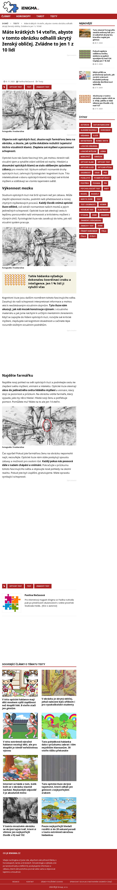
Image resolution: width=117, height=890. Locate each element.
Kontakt (30, 882)
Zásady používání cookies (52, 882)
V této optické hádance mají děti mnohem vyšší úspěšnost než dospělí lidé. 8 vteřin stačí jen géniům (19, 704)
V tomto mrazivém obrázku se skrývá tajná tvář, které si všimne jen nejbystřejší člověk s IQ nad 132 (19, 831)
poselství (85, 178)
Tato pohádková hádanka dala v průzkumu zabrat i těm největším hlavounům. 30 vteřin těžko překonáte (59, 746)
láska (103, 151)
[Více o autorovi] (49, 605)
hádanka (85, 135)
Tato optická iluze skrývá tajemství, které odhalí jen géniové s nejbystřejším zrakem (57, 788)
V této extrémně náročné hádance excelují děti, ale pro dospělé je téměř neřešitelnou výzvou (20, 746)
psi (105, 183)
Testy (53, 16)
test (29, 87)
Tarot (40, 16)
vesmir (103, 204)
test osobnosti (88, 204)
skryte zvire (87, 199)
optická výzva (105, 167)
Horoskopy (23, 16)
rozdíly (95, 194)
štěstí (93, 236)
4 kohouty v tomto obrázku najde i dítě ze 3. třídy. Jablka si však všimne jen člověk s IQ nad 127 (104, 100)
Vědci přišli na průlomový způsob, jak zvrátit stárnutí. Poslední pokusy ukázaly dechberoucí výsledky (104, 78)
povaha (96, 183)
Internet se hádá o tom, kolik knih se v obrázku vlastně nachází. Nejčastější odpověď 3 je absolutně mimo (20, 788)
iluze (95, 135)
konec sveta (102, 141)
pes (105, 172)
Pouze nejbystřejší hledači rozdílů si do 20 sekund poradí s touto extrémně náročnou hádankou (59, 831)
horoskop (106, 130)
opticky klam (87, 162)
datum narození (101, 125)
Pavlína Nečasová (26, 81)
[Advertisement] (39, 67)
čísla (103, 231)
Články (5, 16)
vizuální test (87, 210)
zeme (94, 215)
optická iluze (87, 167)
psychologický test (90, 188)
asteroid (85, 125)
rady (106, 188)
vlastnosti (103, 210)
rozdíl (84, 194)
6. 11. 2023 (10, 81)
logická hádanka (89, 146)
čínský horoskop (89, 231)
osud (97, 172)
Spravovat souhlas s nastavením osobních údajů (91, 882)
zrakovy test (42, 87)
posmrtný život (102, 178)
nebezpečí (85, 156)
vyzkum (84, 215)
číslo (83, 236)
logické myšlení (88, 151)
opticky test (15, 87)
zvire (100, 225)
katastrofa (86, 141)
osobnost (86, 172)
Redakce (15, 882)
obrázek (98, 156)
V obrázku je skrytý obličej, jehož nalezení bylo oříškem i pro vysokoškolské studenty (58, 701)
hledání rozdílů (89, 130)
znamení (105, 215)
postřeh (85, 183)
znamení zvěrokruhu (91, 220)
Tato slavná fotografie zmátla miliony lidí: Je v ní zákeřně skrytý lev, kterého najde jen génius (104, 35)
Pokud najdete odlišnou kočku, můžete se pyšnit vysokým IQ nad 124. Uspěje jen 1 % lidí (102, 56)
